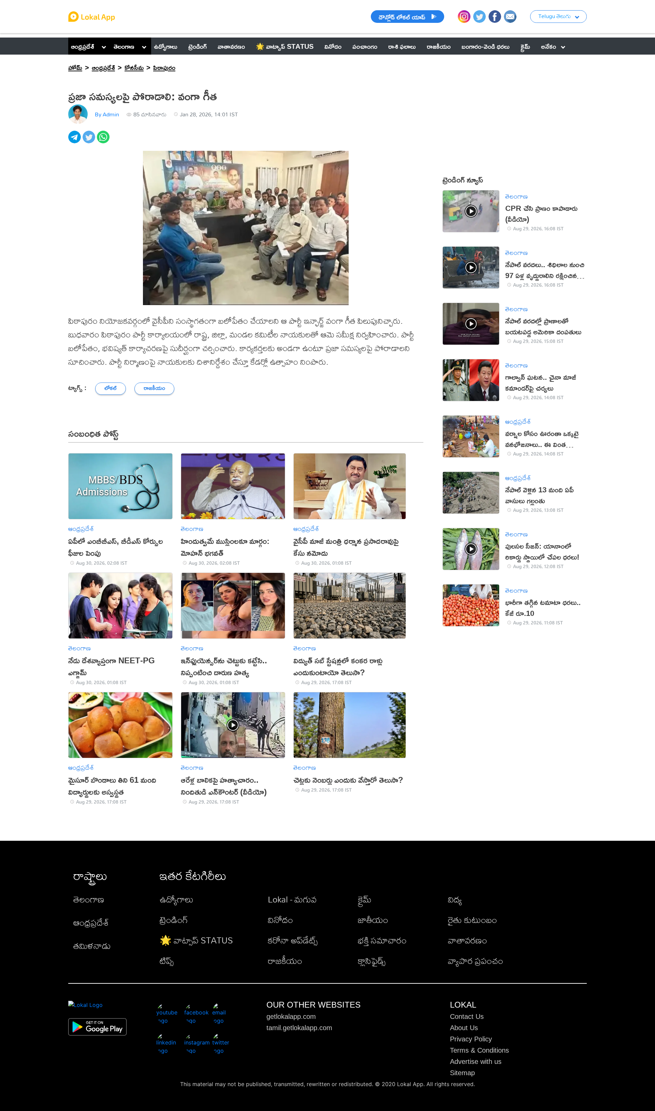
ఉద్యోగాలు (176, 899)
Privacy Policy (471, 1039)
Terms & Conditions (479, 1050)
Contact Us (467, 1016)
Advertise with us (475, 1061)
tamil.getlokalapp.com (299, 1027)
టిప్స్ (167, 960)
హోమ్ (75, 67)
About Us (464, 1027)
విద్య (455, 899)
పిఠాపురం (164, 67)
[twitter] (90, 141)
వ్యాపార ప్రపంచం (475, 960)
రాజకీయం (285, 960)
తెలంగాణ (124, 46)
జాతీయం (373, 919)
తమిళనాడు (92, 945)
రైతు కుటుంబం (472, 919)
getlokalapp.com (291, 1016)
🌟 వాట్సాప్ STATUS (196, 940)
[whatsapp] (104, 141)
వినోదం (280, 919)
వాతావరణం (467, 940)
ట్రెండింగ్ (174, 919)
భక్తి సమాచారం (382, 940)
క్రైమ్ (365, 899)
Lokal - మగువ (292, 899)
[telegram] (75, 141)
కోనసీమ (134, 67)
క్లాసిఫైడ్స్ (371, 960)
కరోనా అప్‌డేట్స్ (293, 940)
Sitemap (462, 1073)
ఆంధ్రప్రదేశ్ (82, 46)
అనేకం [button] (548, 46)
